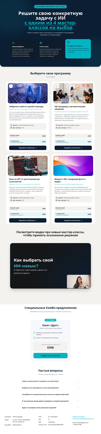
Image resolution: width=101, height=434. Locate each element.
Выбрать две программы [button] (50, 356)
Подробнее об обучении (27, 148)
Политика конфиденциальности (83, 419)
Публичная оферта (79, 417)
